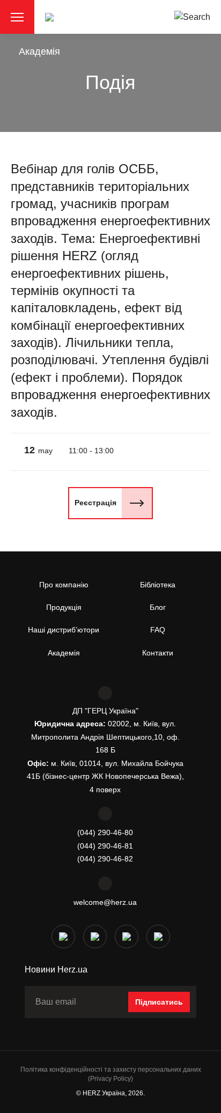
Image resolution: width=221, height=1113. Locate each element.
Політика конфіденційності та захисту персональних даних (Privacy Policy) (110, 1074)
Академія (39, 51)
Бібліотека (157, 584)
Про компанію (64, 584)
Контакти (157, 652)
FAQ (157, 629)
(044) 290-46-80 (105, 832)
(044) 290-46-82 (105, 858)
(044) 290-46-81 (105, 846)
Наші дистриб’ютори (63, 629)
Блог (158, 607)
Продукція (64, 607)
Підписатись (159, 1002)
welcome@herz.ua (105, 902)
